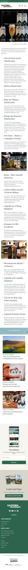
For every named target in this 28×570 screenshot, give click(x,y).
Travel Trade (4, 523)
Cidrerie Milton (8, 199)
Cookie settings (4, 543)
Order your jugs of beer (10, 269)
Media (2, 526)
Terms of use (4, 545)
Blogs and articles (5, 535)
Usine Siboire (11, 93)
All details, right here (15, 82)
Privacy (3, 540)
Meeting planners (5, 521)
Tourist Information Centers (7, 533)
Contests (3, 537)
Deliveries (7, 217)
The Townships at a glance (7, 531)
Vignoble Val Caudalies (10, 286)
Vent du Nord (20, 69)
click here (21, 305)
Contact (3, 547)
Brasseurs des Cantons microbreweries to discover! (11, 385)
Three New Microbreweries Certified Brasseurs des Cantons (13, 358)
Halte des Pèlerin (8, 107)
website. (20, 324)
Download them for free (14, 495)
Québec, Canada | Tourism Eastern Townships (6, 6)
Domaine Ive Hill (8, 232)
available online (19, 143)
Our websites (4, 1)
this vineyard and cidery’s (15, 304)
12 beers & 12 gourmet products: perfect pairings (13, 413)
